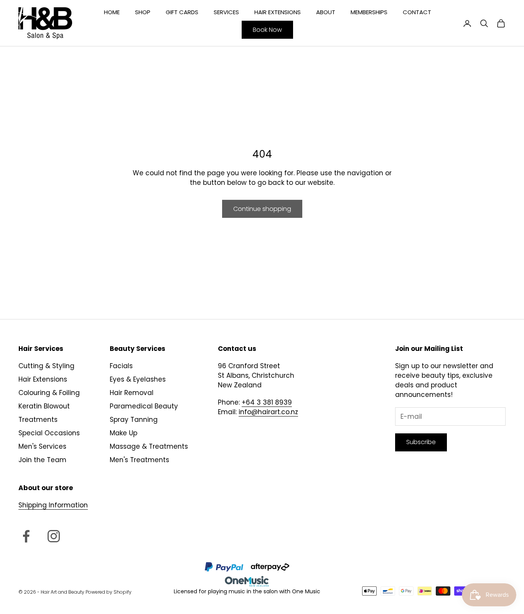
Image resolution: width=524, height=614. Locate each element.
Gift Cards (182, 12)
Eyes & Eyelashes (138, 379)
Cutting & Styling (46, 365)
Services (226, 12)
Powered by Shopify (109, 592)
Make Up (123, 433)
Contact (417, 12)
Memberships (369, 12)
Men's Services (42, 446)
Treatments (38, 419)
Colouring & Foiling (49, 392)
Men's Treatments (139, 459)
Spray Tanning (134, 419)
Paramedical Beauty (144, 406)
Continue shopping (262, 208)
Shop (142, 12)
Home (112, 12)
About (325, 12)
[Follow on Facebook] (26, 536)
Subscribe (421, 442)
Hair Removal (131, 392)
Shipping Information (53, 505)
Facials (121, 365)
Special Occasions (49, 433)
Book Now (267, 29)
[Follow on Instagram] (53, 536)
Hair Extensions (277, 12)
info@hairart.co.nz (268, 411)
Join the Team (42, 459)
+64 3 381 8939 (267, 402)
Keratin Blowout (44, 406)
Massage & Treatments (149, 446)
